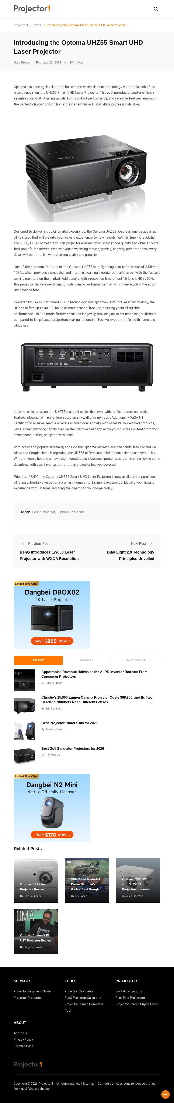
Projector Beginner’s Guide (32, 991)
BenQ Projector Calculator (83, 998)
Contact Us (105, 1083)
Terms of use (23, 1046)
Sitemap (89, 1083)
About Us (20, 1033)
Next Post (138, 543)
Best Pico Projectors (130, 998)
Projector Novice (34, 947)
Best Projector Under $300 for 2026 (69, 723)
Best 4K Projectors (129, 991)
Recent (38, 660)
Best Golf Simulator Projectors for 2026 (72, 748)
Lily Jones (81, 896)
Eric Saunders (54, 708)
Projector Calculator (79, 991)
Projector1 (46, 1083)
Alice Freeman (134, 896)
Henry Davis (53, 755)
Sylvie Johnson (54, 729)
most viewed (136, 660)
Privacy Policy (23, 1039)
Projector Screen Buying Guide (137, 1004)
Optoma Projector (71, 512)
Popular (87, 660)
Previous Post (38, 543)
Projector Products (27, 998)
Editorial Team (54, 683)
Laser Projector (43, 512)
